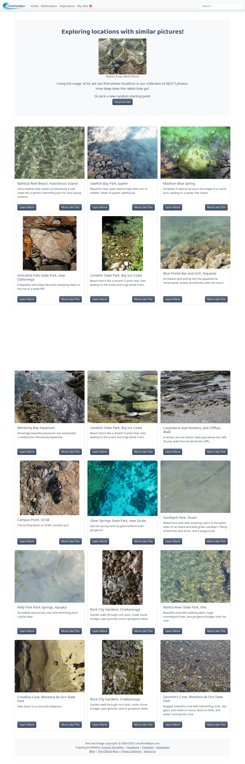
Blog (92, 751)
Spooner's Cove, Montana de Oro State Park (193, 699)
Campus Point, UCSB (33, 520)
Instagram (163, 747)
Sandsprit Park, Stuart (180, 517)
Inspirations (67, 6)
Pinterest (148, 747)
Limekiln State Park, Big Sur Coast (116, 275)
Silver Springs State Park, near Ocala (118, 520)
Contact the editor (112, 747)
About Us (150, 751)
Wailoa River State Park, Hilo (184, 607)
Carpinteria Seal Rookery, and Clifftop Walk (191, 430)
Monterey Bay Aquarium (36, 427)
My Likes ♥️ (85, 6)
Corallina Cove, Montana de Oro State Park (46, 699)
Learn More (27, 207)
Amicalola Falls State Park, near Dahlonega (41, 277)
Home (34, 6)
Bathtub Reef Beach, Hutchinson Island (47, 183)
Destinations (49, 6)
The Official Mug (108, 751)
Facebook (133, 747)
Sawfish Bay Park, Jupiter (109, 183)
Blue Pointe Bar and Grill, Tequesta (189, 273)
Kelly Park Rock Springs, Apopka (42, 607)
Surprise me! (122, 102)
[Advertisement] (122, 336)
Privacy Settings (131, 751)
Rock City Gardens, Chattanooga (115, 609)
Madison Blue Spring (179, 183)
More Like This (70, 207)
